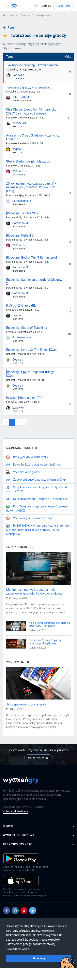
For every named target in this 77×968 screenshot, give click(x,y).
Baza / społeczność (17, 844)
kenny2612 (19, 171)
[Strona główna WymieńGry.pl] (4, 15)
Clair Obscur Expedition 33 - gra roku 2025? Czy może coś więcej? (31, 111)
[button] (6, 910)
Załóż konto (64, 5)
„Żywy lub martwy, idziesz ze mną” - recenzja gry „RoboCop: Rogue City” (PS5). (31, 187)
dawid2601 (19, 123)
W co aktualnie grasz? (26, 472)
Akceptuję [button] (38, 958)
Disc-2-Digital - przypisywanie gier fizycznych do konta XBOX (37, 508)
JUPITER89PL (21, 97)
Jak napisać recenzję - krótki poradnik (32, 65)
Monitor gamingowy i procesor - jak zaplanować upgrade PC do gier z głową (34, 591)
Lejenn (16, 315)
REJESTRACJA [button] (36, 757)
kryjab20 (17, 149)
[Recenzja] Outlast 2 (20, 235)
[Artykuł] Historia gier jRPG (24, 398)
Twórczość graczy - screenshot (28, 87)
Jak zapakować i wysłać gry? (26, 704)
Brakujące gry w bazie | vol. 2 (31, 457)
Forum (13, 15)
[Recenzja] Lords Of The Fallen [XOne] (32, 350)
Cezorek (17, 359)
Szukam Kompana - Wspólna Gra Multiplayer (41, 498)
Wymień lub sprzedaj (18, 835)
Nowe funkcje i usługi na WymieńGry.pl (37, 464)
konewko (18, 75)
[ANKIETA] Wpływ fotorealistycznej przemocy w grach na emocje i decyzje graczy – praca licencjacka (38, 530)
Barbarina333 (20, 223)
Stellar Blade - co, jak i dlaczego (28, 161)
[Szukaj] (35, 6)
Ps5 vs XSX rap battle (21, 305)
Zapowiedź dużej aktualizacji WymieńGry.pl (39, 479)
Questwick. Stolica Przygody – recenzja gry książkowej (46, 642)
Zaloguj (47, 5)
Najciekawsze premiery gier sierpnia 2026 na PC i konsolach (49, 624)
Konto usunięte (21, 200)
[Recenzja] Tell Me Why (22, 213)
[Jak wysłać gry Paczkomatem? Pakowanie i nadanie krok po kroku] (38, 684)
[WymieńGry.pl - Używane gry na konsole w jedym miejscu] (20, 782)
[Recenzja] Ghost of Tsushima (26, 328)
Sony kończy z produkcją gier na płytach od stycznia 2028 (36, 489)
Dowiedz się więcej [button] (18, 949)
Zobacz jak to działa (15, 811)
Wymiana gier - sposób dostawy (33, 518)
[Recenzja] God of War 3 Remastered (31, 257)
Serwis (8, 826)
